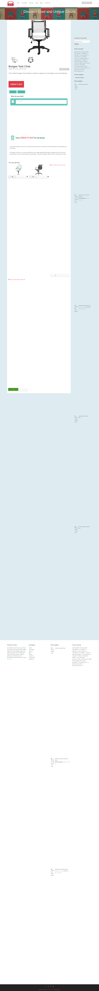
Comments (13, 92)
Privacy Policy (32, 657)
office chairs (23, 68)
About (41, 3)
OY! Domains (54, 989)
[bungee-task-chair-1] (39, 37)
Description (21, 92)
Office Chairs (16, 68)
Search (76, 43)
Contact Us (47, 3)
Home (18, 3)
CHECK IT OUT (16, 84)
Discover (31, 3)
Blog (37, 3)
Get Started (24, 3)
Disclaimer (31, 659)
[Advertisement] (39, 124)
